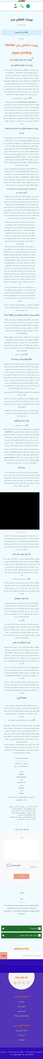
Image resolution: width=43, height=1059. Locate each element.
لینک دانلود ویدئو (21, 532)
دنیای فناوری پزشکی (17, 809)
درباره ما (21, 1002)
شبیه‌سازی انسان (15, 811)
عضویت (3, 955)
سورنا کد (27, 1052)
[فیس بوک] (28, 983)
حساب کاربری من (21, 1030)
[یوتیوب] (19, 983)
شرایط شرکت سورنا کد (21, 1016)
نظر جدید (21, 876)
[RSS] (15, 983)
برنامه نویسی (20, 819)
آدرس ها (21, 1035)
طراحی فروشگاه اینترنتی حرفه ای (26, 815)
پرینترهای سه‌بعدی (20, 807)
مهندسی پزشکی (31, 813)
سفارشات (21, 1040)
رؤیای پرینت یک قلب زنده (28, 811)
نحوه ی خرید (21, 1006)
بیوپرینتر (11, 807)
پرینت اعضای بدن (30, 807)
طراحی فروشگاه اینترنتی (29, 817)
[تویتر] (23, 983)
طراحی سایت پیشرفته (16, 817)
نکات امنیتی (21, 1011)
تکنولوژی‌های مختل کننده (19, 813)
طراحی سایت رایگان (30, 819)
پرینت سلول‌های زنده (29, 809)
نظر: (21, 838)
